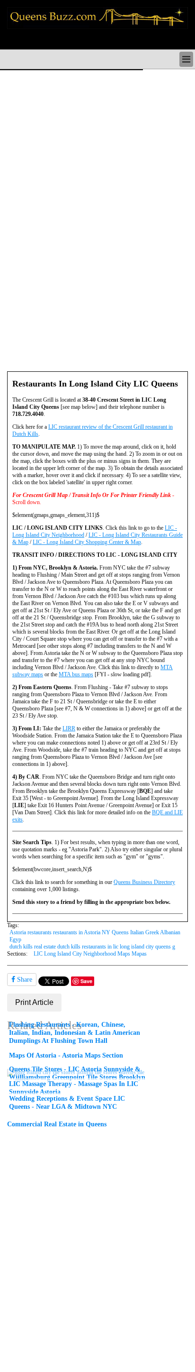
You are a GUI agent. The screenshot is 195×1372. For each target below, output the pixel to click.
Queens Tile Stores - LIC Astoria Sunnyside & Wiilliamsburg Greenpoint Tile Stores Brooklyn (77, 1073)
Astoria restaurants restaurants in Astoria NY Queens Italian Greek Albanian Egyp (94, 936)
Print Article (34, 1002)
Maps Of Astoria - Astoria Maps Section (66, 1055)
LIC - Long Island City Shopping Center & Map (87, 542)
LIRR (68, 728)
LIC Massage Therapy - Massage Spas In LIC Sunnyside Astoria (73, 1088)
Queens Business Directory (144, 882)
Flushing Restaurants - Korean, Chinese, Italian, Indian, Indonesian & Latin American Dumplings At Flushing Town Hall (74, 1032)
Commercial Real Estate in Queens (56, 1124)
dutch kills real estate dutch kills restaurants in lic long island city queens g (92, 946)
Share (23, 979)
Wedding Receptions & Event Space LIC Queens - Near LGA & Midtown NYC (67, 1102)
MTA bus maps (76, 674)
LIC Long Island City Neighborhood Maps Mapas (90, 953)
